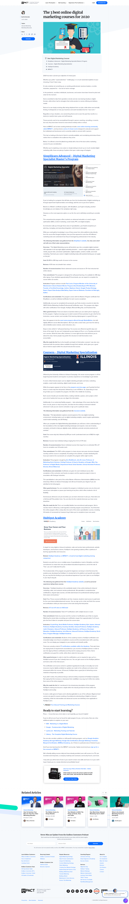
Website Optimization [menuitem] (85, 873)
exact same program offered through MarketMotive (76, 320)
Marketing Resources (27, 28)
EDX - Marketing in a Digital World (57, 724)
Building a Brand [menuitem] (63, 876)
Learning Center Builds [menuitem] (86, 875)
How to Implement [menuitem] (26, 859)
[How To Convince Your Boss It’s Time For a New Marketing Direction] (31, 801)
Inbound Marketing (26, 26)
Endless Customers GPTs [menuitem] (28, 871)
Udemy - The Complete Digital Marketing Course (61, 734)
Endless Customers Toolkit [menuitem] (28, 873)
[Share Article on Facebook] (25, 34)
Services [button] (82, 864)
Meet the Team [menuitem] (104, 861)
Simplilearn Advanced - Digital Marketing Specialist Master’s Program (69, 157)
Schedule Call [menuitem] (101, 3)
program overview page (78, 387)
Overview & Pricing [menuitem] (85, 856)
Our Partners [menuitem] (103, 867)
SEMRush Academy (64, 743)
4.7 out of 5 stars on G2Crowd (58, 608)
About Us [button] (102, 854)
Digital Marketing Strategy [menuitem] (66, 856)
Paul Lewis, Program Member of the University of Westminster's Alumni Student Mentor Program (70, 284)
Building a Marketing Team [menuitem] (65, 871)
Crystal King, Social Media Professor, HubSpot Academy (68, 624)
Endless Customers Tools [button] (28, 866)
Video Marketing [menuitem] (63, 865)
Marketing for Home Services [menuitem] (66, 878)
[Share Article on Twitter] (27, 34)
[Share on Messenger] (30, 34)
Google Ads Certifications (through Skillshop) (76, 741)
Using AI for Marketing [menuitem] (65, 861)
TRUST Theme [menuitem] (84, 877)
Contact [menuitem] (102, 871)
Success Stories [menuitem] (84, 861)
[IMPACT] (25, 3)
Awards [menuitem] (102, 863)
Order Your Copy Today (71, 779)
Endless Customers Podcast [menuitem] (47, 856)
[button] (115, 894)
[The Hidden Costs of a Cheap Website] (53, 801)
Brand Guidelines (32, 900)
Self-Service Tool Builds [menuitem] (86, 879)
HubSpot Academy (54, 517)
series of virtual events (70, 129)
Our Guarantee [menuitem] (103, 859)
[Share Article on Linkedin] (23, 34)
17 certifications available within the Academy (75, 646)
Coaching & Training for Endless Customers (34, 3)
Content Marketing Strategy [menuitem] (66, 863)
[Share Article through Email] (35, 34)
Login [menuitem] (93, 3)
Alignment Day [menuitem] (84, 866)
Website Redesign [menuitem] (85, 871)
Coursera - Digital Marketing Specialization (70, 352)
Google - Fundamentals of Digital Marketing (60, 727)
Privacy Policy (92, 847)
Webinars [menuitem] (42, 859)
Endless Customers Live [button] (46, 862)
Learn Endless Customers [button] (28, 854)
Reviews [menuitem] (102, 865)
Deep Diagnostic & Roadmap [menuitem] (87, 859)
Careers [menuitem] (102, 869)
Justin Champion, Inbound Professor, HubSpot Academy (61, 629)
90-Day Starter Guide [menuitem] (27, 869)
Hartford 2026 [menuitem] (44, 864)
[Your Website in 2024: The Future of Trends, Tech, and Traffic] (75, 801)
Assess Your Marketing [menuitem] (65, 880)
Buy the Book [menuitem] (25, 861)
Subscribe (28, 39)
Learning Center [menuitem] (26, 863)
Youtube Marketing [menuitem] (64, 874)
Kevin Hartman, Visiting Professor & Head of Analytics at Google (70, 462)
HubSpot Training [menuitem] (84, 869)
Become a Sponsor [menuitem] (45, 866)
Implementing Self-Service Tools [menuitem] (67, 869)
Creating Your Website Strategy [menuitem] (67, 867)
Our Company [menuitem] (103, 856)
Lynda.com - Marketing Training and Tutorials (60, 731)
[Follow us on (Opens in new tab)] (69, 891)
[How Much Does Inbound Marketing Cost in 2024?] (97, 801)
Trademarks (40, 900)
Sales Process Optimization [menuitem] (66, 859)
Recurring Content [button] (45, 854)
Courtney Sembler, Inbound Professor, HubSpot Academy (80, 627)
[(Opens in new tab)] (97, 891)
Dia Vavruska (26, 17)
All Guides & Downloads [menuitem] (28, 875)
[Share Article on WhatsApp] (32, 34)
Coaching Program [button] (85, 854)
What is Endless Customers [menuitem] (29, 856)
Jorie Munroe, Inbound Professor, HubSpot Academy (79, 631)
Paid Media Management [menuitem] (86, 882)
